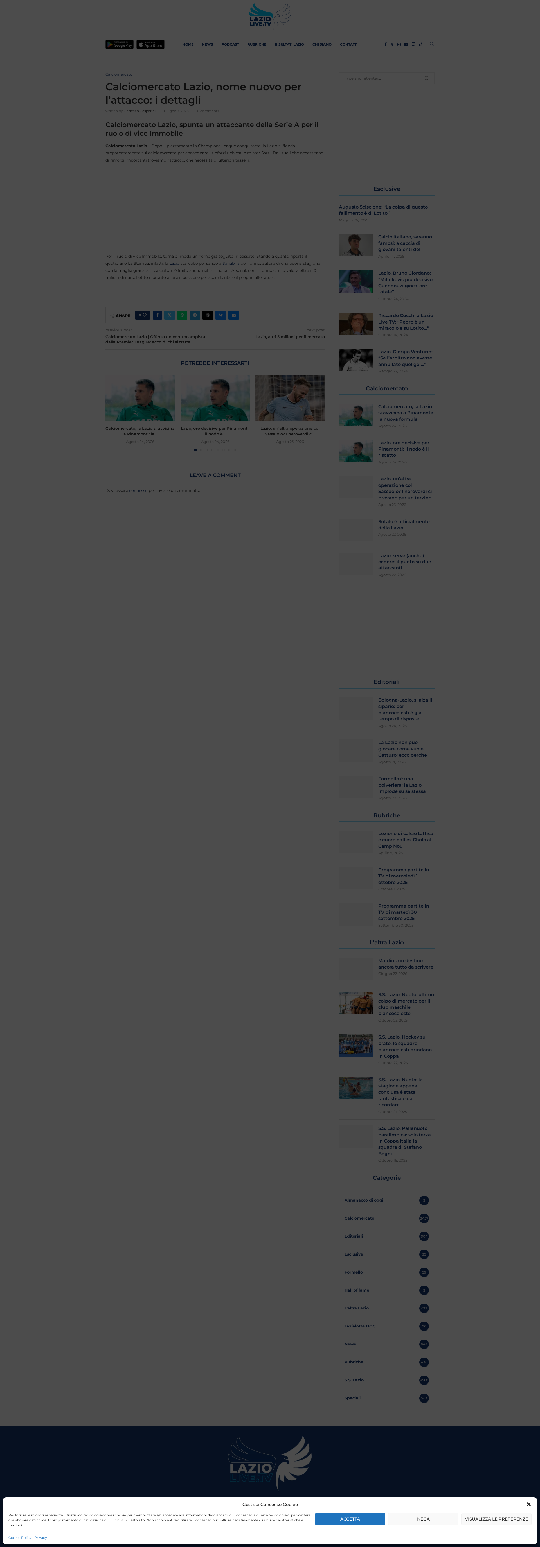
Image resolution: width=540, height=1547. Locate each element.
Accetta (350, 1519)
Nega (423, 1519)
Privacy (40, 1537)
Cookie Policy (20, 1537)
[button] (529, 1504)
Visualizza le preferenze (496, 1519)
